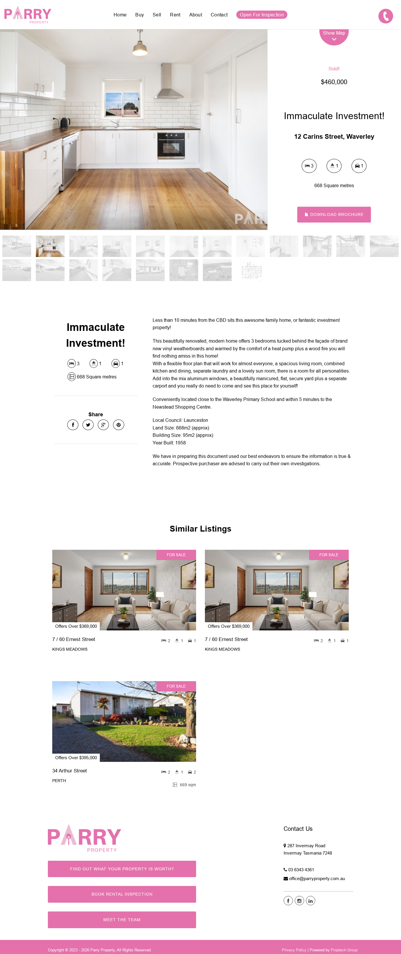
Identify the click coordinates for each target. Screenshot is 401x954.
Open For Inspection (262, 14)
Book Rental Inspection (122, 894)
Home (120, 14)
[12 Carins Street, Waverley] (133, 129)
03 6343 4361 (301, 869)
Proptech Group (344, 950)
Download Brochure (336, 214)
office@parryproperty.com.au (317, 878)
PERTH (59, 780)
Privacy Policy (294, 950)
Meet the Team (122, 919)
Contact (219, 14)
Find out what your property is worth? (122, 869)
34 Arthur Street (69, 771)
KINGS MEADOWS (69, 649)
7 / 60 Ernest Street (73, 639)
